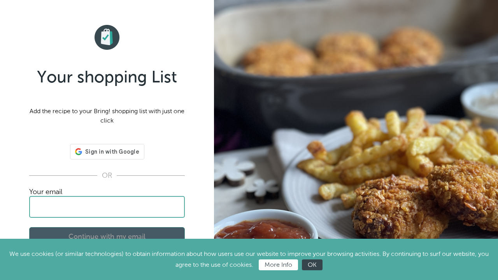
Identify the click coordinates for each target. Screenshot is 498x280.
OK (312, 264)
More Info (278, 264)
